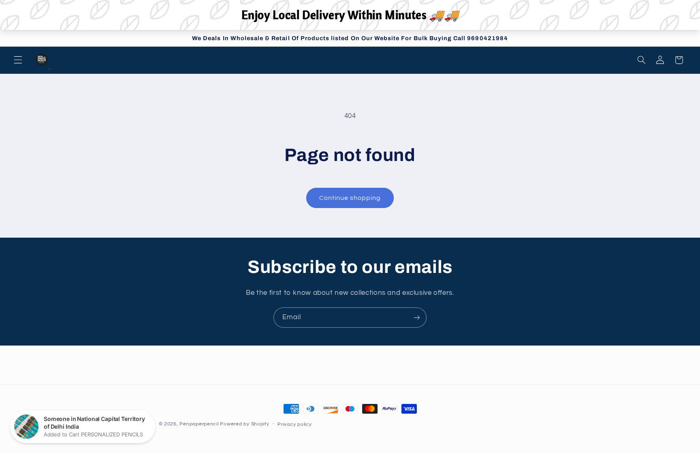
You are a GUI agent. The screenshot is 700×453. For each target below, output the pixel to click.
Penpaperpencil (198, 424)
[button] (18, 60)
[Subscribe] (417, 317)
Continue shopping (350, 198)
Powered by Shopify (244, 424)
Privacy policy (294, 424)
